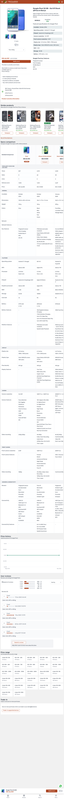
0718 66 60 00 (9, 95)
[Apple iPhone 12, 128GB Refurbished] (45, 150)
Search (40, 797)
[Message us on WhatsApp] (59, 1)
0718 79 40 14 (8, 93)
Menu (56, 797)
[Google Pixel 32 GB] (26, 150)
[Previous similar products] (2, 122)
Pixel (26, 156)
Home (8, 797)
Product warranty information (10, 98)
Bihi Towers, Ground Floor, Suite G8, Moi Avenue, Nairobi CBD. (17, 89)
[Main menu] (2, 1)
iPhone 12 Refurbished (45, 156)
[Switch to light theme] (62, 1)
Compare (7, 133)
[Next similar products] (61, 122)
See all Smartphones (6, 138)
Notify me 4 (16, 61)
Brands (24, 797)
